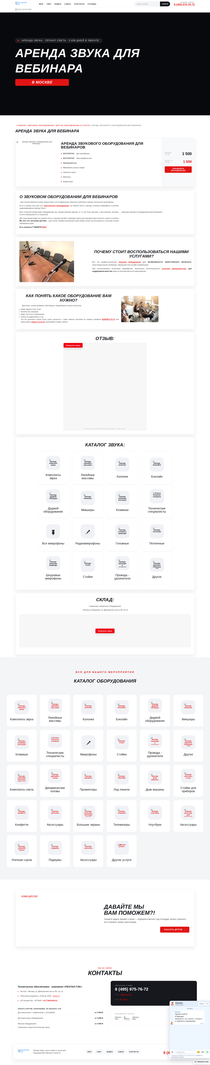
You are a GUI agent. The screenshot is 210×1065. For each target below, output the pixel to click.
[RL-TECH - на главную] (24, 1052)
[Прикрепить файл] (172, 1052)
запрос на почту (38, 322)
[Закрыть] (207, 1004)
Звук (41, 4)
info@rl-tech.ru (126, 995)
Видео (58, 4)
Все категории (24, 9)
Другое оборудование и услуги (73, 125)
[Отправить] (207, 1052)
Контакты (79, 4)
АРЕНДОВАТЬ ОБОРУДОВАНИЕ (178, 169)
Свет (49, 4)
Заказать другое (173, 930)
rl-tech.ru (56, 996)
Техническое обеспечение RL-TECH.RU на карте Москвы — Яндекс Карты (105, 428)
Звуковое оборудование (41, 125)
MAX (44, 227)
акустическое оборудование (56, 206)
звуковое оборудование (130, 262)
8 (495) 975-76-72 (184, 4)
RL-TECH (123, 999)
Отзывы (92, 4)
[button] (105, 386)
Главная (21, 125)
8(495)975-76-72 (108, 319)
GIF (203, 1052)
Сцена (67, 4)
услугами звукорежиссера (174, 269)
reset (201, 1004)
